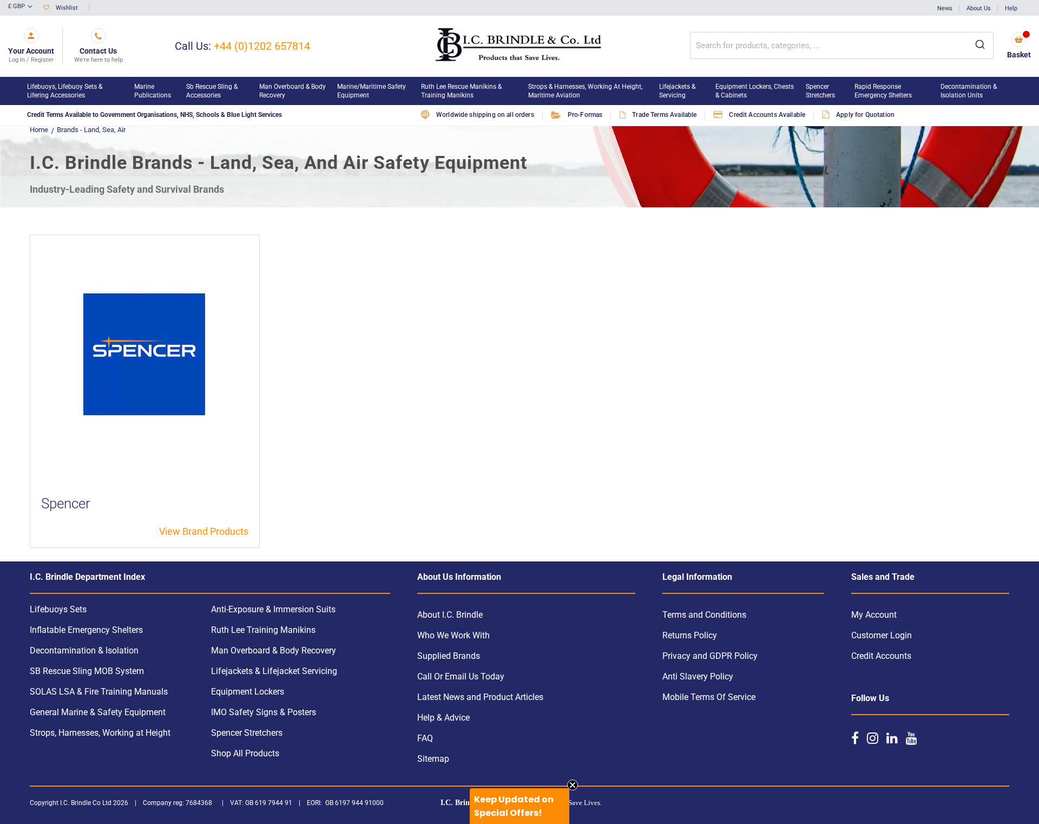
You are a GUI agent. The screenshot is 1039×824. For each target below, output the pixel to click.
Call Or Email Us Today (460, 676)
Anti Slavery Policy (697, 676)
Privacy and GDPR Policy (710, 656)
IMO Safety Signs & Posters (263, 712)
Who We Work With (453, 635)
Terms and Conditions (704, 615)
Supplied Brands (448, 656)
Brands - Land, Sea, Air (91, 130)
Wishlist (67, 7)
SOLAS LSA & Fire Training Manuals (99, 691)
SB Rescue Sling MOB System (87, 671)
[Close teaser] (572, 785)
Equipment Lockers (247, 691)
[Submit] (980, 45)
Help (1011, 8)
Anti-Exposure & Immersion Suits (273, 609)
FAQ (425, 738)
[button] (20, 7)
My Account (874, 615)
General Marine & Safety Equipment (98, 712)
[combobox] (842, 45)
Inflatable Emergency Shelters (86, 630)
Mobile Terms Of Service (708, 697)
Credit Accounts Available (767, 115)
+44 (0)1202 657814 (262, 46)
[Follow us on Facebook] (855, 738)
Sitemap (433, 759)
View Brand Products (203, 531)
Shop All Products (245, 753)
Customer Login (881, 635)
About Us (978, 8)
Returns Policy (689, 635)
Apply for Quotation (865, 115)
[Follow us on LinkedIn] (892, 738)
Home (39, 130)
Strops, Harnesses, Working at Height (100, 733)
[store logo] (519, 46)
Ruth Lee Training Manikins (263, 630)
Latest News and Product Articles (480, 697)
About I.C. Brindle (450, 615)
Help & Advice (443, 717)
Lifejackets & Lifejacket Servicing (274, 671)
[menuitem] (75, 91)
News (944, 8)
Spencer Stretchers (246, 733)
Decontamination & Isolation (84, 650)
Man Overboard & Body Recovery (273, 650)
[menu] (519, 91)
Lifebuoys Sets (58, 609)
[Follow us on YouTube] (911, 738)
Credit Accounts (881, 656)
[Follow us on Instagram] (872, 738)
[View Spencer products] (144, 354)
